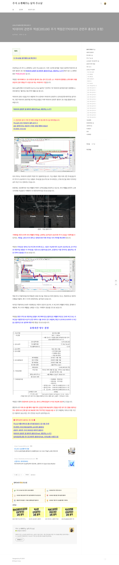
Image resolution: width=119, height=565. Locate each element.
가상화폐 (89, 120)
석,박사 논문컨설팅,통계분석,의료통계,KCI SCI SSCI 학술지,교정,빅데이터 (36, 451)
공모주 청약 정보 (91, 64)
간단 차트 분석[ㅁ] (91, 97)
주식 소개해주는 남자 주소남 (27, 3)
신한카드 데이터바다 (21, 461)
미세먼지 (89, 129)
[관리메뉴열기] (116, 281)
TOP (105, 559)
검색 (101, 3)
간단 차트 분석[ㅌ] (91, 113)
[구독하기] (116, 284)
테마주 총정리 (90, 52)
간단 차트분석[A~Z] (92, 85)
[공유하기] (19, 475)
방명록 (21, 10)
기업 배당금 (90, 76)
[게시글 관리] (21, 475)
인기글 (93, 144)
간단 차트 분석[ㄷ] (91, 92)
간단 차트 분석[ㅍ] (91, 115)
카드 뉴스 (89, 67)
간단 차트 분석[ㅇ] (91, 103)
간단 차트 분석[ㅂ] (91, 99)
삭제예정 (89, 134)
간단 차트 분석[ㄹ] (91, 94)
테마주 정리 (31, 10)
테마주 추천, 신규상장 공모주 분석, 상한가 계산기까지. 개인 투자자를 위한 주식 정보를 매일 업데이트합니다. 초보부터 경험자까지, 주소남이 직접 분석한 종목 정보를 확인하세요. (42, 535)
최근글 (88, 144)
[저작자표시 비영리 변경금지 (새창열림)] (33, 475)
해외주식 (89, 81)
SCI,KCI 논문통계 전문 (21, 449)
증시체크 (89, 55)
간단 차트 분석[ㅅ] (91, 101)
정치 (88, 131)
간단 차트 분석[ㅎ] (91, 117)
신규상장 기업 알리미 (92, 61)
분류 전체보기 (90, 49)
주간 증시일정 (90, 72)
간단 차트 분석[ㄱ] (91, 88)
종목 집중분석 (90, 79)
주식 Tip (89, 58)
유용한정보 (90, 123)
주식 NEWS (90, 83)
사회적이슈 (89, 126)
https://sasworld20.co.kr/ (21, 446)
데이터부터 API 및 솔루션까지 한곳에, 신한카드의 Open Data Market (34, 464)
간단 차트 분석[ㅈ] (91, 106)
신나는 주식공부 (91, 69)
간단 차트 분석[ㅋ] (91, 110)
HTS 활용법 (90, 74)
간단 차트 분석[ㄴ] (91, 90)
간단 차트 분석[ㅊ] (91, 108)
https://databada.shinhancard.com (24, 458)
